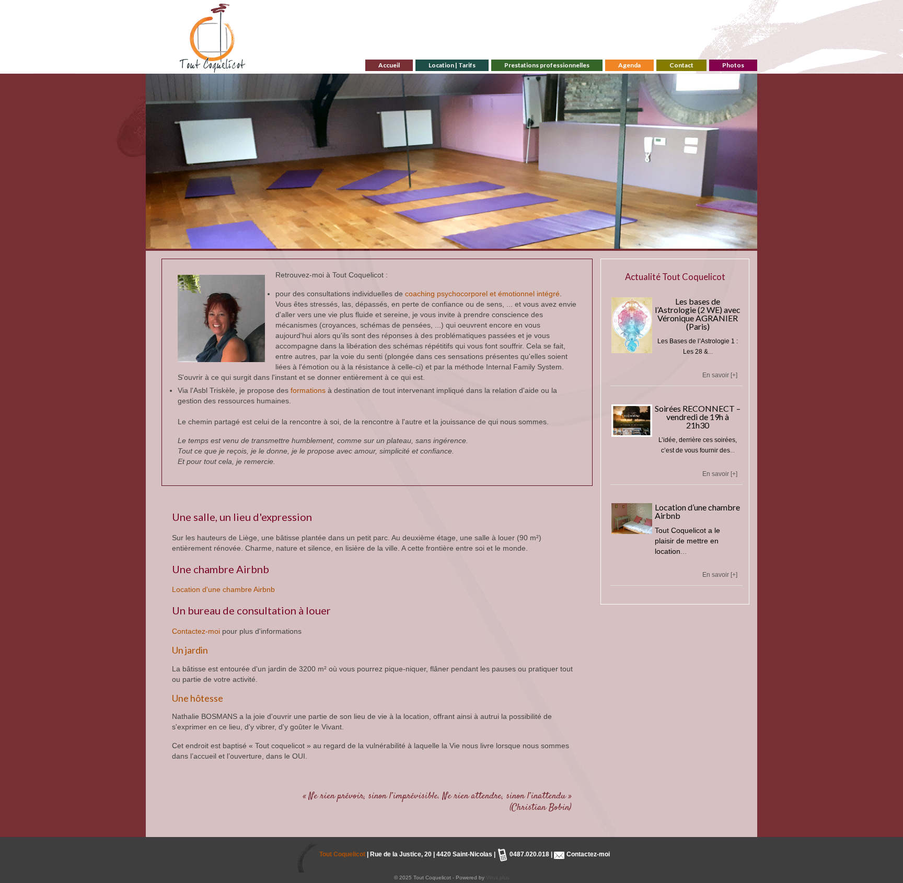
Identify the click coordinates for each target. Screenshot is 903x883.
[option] (451, 161)
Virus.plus (498, 877)
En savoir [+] (719, 375)
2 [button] (432, 243)
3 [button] (445, 243)
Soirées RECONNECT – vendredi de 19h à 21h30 (697, 416)
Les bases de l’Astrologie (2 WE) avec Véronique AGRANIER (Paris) (697, 313)
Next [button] (743, 161)
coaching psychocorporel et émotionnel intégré (482, 293)
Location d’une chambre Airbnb (697, 511)
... (710, 351)
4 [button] (458, 243)
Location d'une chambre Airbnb (223, 589)
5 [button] (470, 243)
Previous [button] (160, 161)
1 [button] (420, 243)
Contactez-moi (196, 631)
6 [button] (483, 243)
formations (308, 390)
